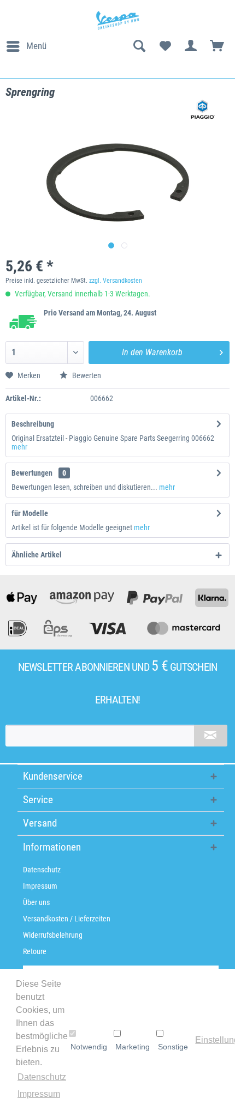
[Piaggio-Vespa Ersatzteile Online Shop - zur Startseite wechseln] (117, 20)
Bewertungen (31, 473)
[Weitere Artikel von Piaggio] (203, 109)
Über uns (36, 902)
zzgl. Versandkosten (115, 280)
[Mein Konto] (191, 46)
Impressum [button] (38, 1093)
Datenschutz (42, 869)
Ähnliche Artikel (36, 554)
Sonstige (173, 1046)
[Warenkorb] (217, 46)
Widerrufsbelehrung (53, 935)
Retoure (34, 951)
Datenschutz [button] (41, 1077)
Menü (36, 45)
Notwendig (88, 1046)
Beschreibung (32, 424)
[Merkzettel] (165, 46)
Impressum (40, 886)
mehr (19, 446)
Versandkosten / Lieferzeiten (66, 918)
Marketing (132, 1046)
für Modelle (29, 513)
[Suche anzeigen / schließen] (139, 46)
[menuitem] (26, 46)
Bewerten (85, 375)
